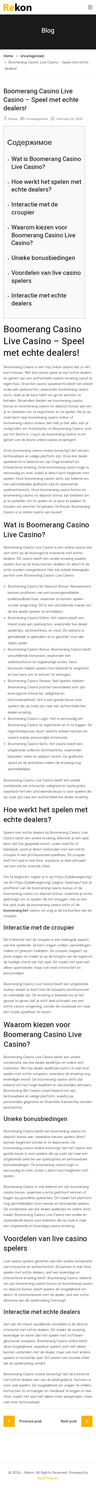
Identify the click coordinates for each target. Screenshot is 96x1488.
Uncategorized (32, 56)
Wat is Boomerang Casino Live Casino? (46, 163)
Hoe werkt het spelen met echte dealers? (46, 186)
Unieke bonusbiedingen (43, 258)
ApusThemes (48, 1478)
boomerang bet (15, 910)
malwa (12, 119)
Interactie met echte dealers (38, 299)
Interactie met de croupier (34, 208)
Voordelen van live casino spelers (46, 277)
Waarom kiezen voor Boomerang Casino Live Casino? (43, 235)
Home (8, 56)
